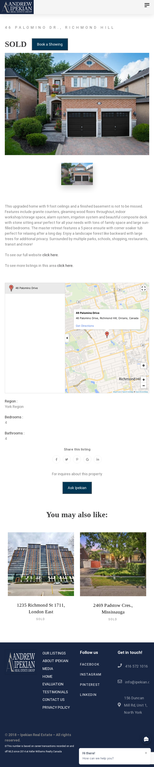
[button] (107, 335)
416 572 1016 (136, 666)
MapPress (117, 392)
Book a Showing (50, 44)
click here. (50, 255)
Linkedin (88, 695)
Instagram (90, 674)
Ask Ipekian (77, 488)
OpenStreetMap (142, 392)
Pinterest (90, 685)
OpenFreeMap (127, 392)
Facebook (89, 664)
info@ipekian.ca (138, 682)
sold (40, 619)
